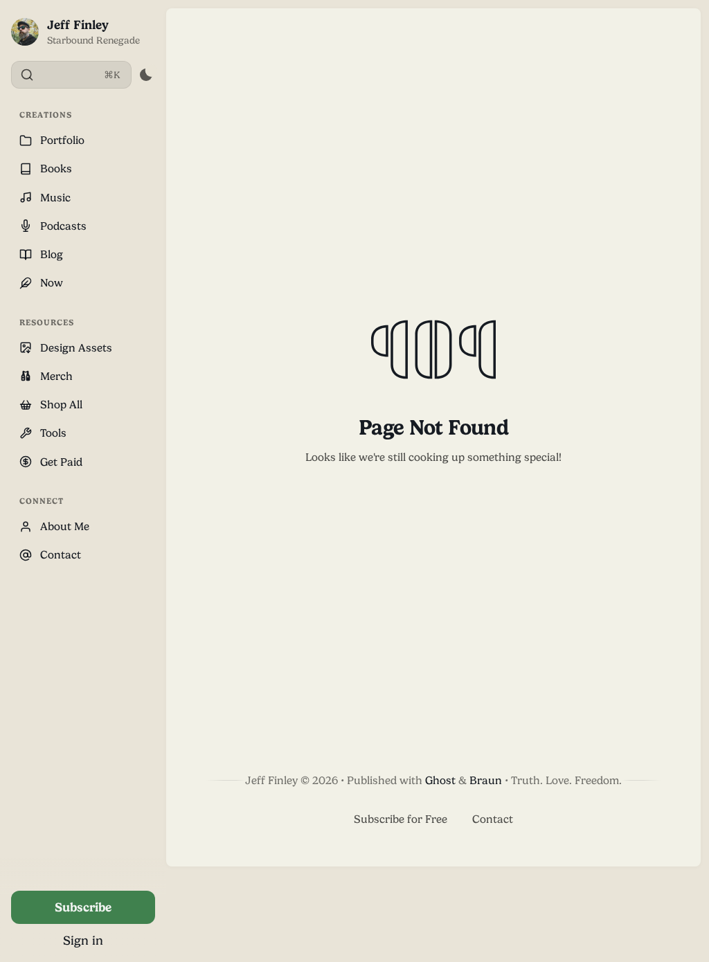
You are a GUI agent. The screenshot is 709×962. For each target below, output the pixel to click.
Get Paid (61, 462)
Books (56, 168)
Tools (53, 432)
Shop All (61, 404)
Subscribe (83, 907)
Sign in (83, 940)
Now (51, 282)
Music (55, 197)
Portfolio (62, 140)
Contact (60, 554)
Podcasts (63, 226)
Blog (51, 254)
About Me (64, 526)
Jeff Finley (78, 24)
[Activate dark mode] (145, 74)
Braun (485, 780)
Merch (56, 376)
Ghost (440, 780)
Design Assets (76, 347)
